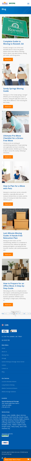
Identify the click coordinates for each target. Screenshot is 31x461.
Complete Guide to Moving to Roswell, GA (13, 42)
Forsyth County (6, 426)
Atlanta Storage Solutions (9, 391)
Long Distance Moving (8, 385)
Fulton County (12, 423)
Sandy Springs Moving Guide (13, 89)
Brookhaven (5, 417)
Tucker (8, 415)
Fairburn (14, 424)
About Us (4, 351)
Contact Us (5, 368)
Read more (8, 59)
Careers (4, 365)
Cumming (4, 423)
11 (19, 313)
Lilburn (18, 415)
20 (24, 313)
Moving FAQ (5, 355)
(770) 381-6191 (6, 407)
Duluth (26, 417)
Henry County (15, 426)
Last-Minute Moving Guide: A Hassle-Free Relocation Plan (12, 235)
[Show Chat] (28, 459)
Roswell (16, 421)
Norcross (23, 415)
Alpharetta (22, 421)
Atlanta (4, 415)
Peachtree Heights (18, 419)
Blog (3, 372)
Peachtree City (6, 428)
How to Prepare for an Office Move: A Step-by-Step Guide (14, 285)
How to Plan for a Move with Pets (14, 187)
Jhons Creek (23, 426)
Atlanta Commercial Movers (9, 388)
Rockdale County (6, 424)
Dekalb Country (20, 423)
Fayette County (21, 424)
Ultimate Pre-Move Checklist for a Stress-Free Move (13, 138)
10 (16, 313)
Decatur (21, 417)
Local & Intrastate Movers (9, 381)
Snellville (13, 415)
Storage (4, 358)
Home (3, 348)
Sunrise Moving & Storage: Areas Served (13, 362)
